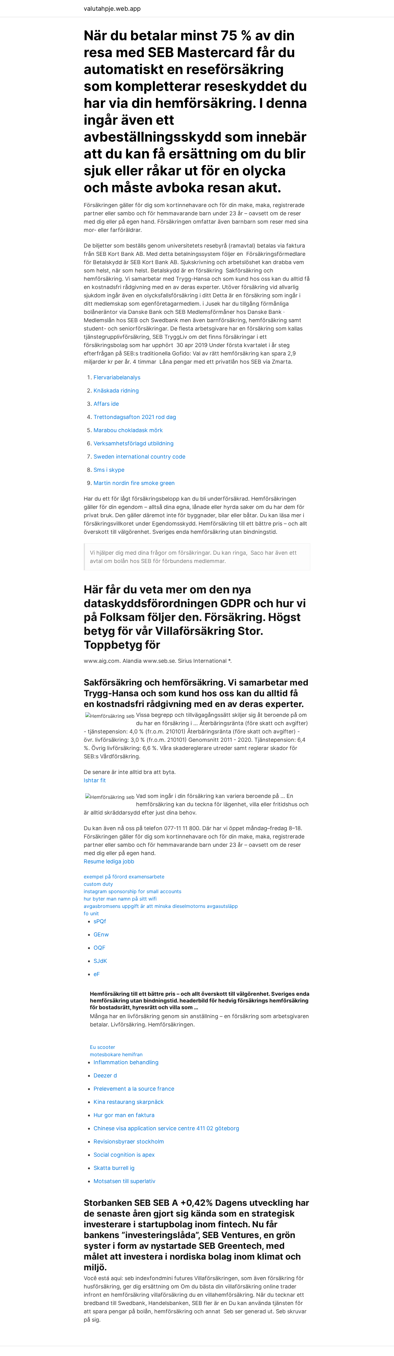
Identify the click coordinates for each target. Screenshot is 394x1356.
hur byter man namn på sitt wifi (120, 899)
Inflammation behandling (126, 1062)
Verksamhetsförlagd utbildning (134, 443)
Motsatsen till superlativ (124, 1181)
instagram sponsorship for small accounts (132, 891)
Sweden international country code (139, 456)
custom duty (98, 884)
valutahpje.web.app (112, 9)
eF (97, 974)
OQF (100, 947)
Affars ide (106, 404)
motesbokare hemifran (116, 1054)
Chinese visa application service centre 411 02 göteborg (166, 1128)
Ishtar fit (95, 780)
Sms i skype (109, 470)
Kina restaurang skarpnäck (129, 1102)
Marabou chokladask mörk (128, 430)
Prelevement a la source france (134, 1088)
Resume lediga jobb (109, 861)
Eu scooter (102, 1047)
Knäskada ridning (116, 390)
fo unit (91, 913)
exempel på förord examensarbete (124, 876)
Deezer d (105, 1075)
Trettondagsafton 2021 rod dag (135, 417)
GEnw (101, 934)
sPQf (100, 921)
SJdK (100, 961)
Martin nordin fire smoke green (134, 483)
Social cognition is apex (124, 1154)
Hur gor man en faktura (124, 1115)
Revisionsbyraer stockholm (129, 1141)
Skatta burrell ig (114, 1168)
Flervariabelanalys (117, 377)
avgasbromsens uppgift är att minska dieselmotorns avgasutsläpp (161, 906)
